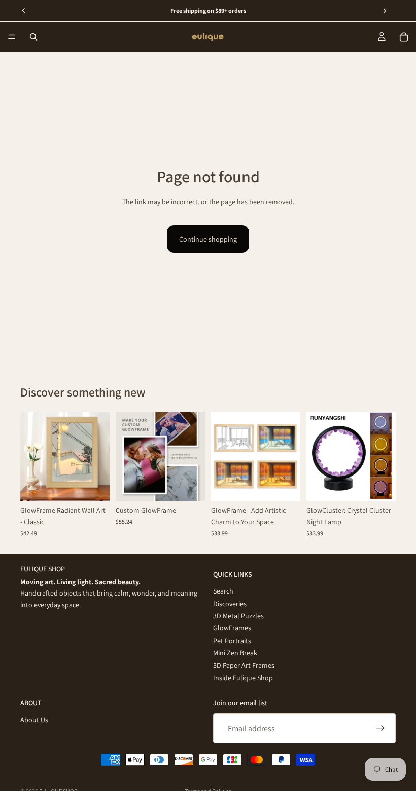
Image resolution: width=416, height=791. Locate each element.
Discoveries (230, 603)
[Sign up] (380, 728)
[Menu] (11, 37)
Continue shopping (208, 239)
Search (223, 591)
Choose (102, 485)
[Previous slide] (31, 456)
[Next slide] (98, 456)
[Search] (33, 37)
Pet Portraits (232, 640)
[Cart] (404, 37)
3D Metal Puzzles (238, 615)
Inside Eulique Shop (243, 677)
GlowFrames (232, 627)
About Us (34, 719)
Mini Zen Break (235, 652)
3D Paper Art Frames (243, 664)
